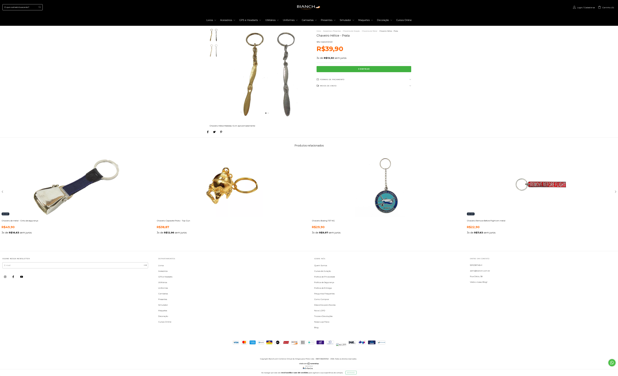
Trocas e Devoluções (323, 316)
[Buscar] (39, 7)
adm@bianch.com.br (480, 271)
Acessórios (226, 20)
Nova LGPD (319, 310)
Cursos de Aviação (322, 271)
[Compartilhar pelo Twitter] (214, 132)
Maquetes (364, 20)
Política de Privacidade (324, 276)
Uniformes (289, 20)
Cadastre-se (589, 7)
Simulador (346, 20)
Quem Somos (320, 265)
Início (319, 31)
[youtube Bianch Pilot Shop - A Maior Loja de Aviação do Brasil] (22, 276)
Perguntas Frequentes (324, 293)
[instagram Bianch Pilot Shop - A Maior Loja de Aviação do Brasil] (5, 276)
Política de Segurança (324, 282)
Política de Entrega (323, 288)
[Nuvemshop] (309, 364)
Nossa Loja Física (321, 322)
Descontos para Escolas (325, 305)
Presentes (327, 20)
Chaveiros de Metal (369, 31)
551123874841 (476, 265)
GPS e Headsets (248, 20)
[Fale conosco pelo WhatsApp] (612, 362)
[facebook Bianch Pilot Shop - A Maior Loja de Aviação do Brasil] (13, 276)
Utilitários (270, 20)
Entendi (351, 372)
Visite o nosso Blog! (478, 282)
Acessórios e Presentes (332, 31)
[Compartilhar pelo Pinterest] (221, 132)
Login (579, 7)
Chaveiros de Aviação (351, 31)
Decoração (383, 20)
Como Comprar (321, 299)
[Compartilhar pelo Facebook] (208, 132)
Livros (210, 20)
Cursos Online (404, 20)
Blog (316, 327)
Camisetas (308, 20)
